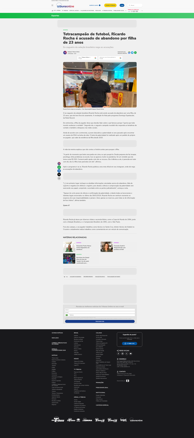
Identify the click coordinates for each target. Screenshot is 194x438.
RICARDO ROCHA (88, 276)
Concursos (54, 375)
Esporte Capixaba (56, 380)
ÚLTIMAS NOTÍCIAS (57, 333)
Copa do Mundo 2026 (57, 387)
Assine (75, 399)
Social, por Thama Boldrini (102, 374)
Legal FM (76, 365)
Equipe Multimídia (100, 395)
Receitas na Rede (56, 400)
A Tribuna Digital (107, 10)
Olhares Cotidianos (100, 370)
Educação (54, 363)
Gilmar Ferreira (99, 348)
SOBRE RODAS (78, 354)
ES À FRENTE (99, 347)
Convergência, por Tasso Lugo (103, 365)
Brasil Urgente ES (78, 377)
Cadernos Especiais (79, 403)
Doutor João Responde (101, 335)
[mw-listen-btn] (59, 163)
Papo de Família (100, 350)
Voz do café (99, 337)
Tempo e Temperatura (57, 393)
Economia (54, 373)
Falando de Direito (100, 367)
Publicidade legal (119, 10)
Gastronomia (55, 402)
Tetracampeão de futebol (113, 276)
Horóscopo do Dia (78, 341)
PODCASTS (98, 10)
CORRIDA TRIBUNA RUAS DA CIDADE (59, 343)
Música (75, 350)
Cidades (54, 361)
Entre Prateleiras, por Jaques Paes (103, 363)
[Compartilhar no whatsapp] (59, 167)
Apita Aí (76, 389)
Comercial (98, 397)
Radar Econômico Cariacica (58, 359)
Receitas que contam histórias (81, 385)
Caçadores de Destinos (80, 391)
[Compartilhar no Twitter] (59, 174)
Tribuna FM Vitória (78, 361)
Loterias (76, 343)
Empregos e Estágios (57, 377)
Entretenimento (56, 395)
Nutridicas (98, 356)
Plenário (98, 358)
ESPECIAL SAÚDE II (74, 10)
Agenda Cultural (56, 397)
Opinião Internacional (101, 378)
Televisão (76, 352)
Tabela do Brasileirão (57, 389)
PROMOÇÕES (100, 382)
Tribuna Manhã (78, 379)
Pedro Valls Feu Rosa (101, 372)
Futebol (53, 382)
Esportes (65, 30)
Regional (54, 404)
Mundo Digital (99, 354)
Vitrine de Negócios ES (101, 343)
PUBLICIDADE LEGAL (102, 387)
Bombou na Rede (78, 339)
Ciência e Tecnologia (79, 337)
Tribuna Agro (55, 358)
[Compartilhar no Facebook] (59, 170)
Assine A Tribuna (110, 5)
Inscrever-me (100, 321)
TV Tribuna (65, 10)
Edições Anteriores (78, 409)
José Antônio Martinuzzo (102, 368)
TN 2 (75, 375)
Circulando (76, 393)
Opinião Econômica (101, 376)
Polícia (53, 367)
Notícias (76, 335)
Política (53, 371)
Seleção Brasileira (100, 276)
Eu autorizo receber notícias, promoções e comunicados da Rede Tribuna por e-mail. (81, 317)
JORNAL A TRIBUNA (80, 397)
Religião (54, 369)
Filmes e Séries (77, 348)
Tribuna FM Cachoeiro (79, 363)
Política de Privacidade (101, 401)
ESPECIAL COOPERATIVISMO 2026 (59, 349)
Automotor (76, 387)
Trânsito (54, 365)
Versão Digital (77, 401)
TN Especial (77, 381)
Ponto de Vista (77, 383)
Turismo (54, 391)
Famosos (54, 398)
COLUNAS (99, 333)
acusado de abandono (75, 276)
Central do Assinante (79, 411)
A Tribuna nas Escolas (79, 407)
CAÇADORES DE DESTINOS (87, 10)
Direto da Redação (100, 345)
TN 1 (75, 374)
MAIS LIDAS (55, 338)
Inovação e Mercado (101, 339)
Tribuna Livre (99, 352)
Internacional (77, 345)
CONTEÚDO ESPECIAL (102, 405)
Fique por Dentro (78, 372)
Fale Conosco (99, 399)
